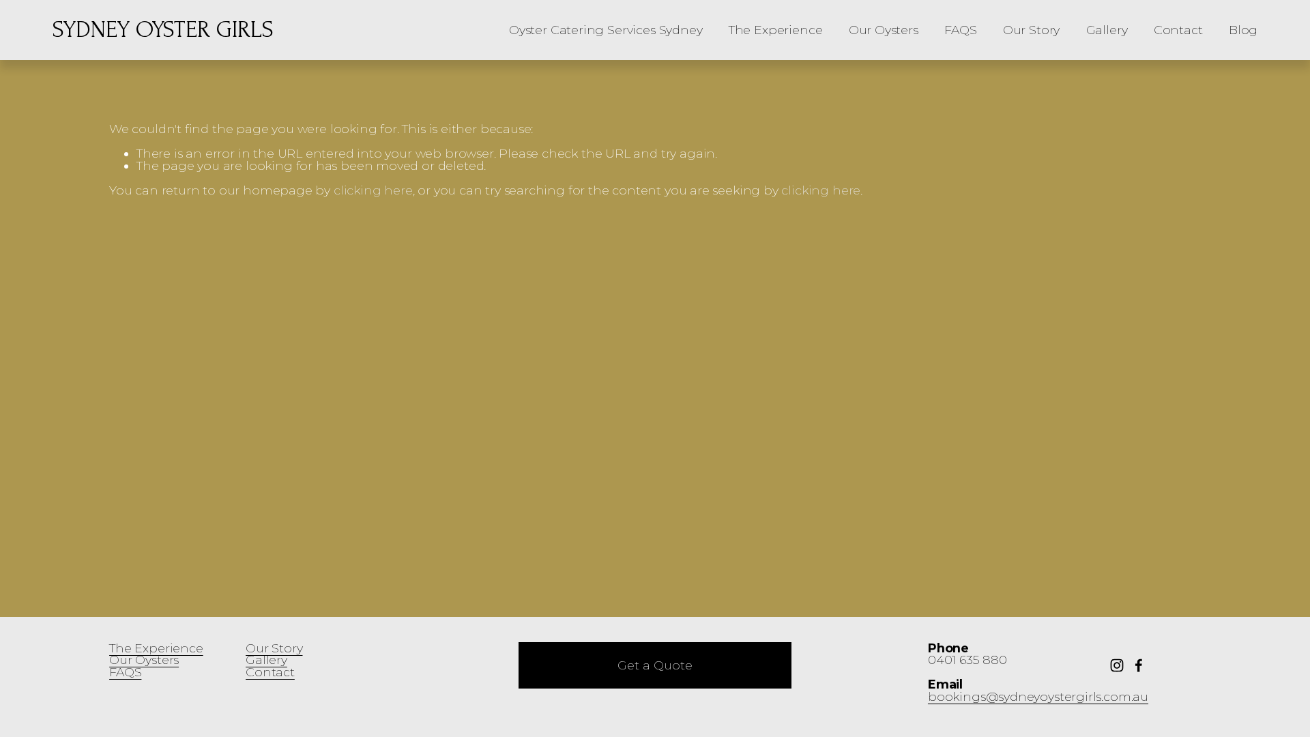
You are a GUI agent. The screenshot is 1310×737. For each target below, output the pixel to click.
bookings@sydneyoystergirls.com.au (1038, 697)
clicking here (373, 190)
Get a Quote (655, 665)
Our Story (1031, 30)
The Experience (776, 30)
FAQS (960, 30)
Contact (1178, 30)
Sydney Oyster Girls (163, 29)
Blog (1243, 30)
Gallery (1107, 30)
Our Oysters (883, 30)
